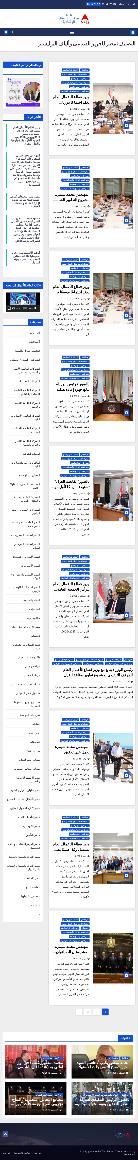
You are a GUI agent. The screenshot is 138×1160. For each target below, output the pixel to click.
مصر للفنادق (33, 878)
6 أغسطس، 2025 (121, 681)
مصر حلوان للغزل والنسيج (80, 78)
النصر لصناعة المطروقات (25, 535)
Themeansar (128, 1154)
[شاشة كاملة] (9, 308)
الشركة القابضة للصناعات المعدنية (106, 1095)
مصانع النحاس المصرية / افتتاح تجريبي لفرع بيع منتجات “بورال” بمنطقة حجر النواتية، (36, 1103)
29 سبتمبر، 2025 (78, 396)
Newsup (128, 1151)
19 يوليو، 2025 (79, 758)
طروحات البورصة (30, 715)
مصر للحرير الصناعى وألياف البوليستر (75, 83)
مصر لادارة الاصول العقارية (24, 808)
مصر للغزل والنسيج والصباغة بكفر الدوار (75, 91)
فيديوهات (35, 741)
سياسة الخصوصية (22, 1152)
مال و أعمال (33, 750)
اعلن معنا (7, 1152)
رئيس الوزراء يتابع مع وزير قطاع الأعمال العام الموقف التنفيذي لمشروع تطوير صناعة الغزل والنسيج (98, 675)
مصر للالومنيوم (31, 826)
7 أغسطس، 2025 (78, 493)
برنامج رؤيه (33, 617)
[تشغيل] (35, 308)
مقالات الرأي (32, 887)
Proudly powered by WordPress (97, 1151)
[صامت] (13, 308)
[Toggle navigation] (72, 32)
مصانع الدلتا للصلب (29, 759)
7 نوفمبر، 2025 (79, 206)
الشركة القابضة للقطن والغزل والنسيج (75, 74)
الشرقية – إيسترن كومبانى (25, 359)
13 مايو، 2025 (80, 856)
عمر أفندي (34, 732)
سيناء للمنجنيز (32, 675)
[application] (23, 302)
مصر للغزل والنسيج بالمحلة (79, 87)
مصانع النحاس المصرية (27, 768)
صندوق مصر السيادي (28, 693)
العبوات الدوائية (31, 453)
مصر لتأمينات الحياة (29, 817)
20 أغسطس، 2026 (116, 1073)
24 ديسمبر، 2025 (78, 109)
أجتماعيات (34, 341)
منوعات (35, 905)
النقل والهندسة (31, 600)
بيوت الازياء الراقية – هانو (26, 626)
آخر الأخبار (85, 70)
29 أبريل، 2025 (79, 958)
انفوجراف (85, 928)
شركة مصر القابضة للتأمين (24, 684)
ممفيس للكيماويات (29, 896)
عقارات (35, 723)
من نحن (37, 1152)
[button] (12, 32)
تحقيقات (35, 635)
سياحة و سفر (32, 666)
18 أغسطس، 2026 (50, 1073)
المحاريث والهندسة (29, 475)
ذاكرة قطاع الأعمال (29, 657)
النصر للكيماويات (30, 565)
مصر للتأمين (33, 835)
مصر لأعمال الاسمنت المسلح (23, 799)
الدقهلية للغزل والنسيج (70, 70)
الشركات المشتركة (29, 381)
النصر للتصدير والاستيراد (26, 556)
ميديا (37, 914)
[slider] (25, 308)
